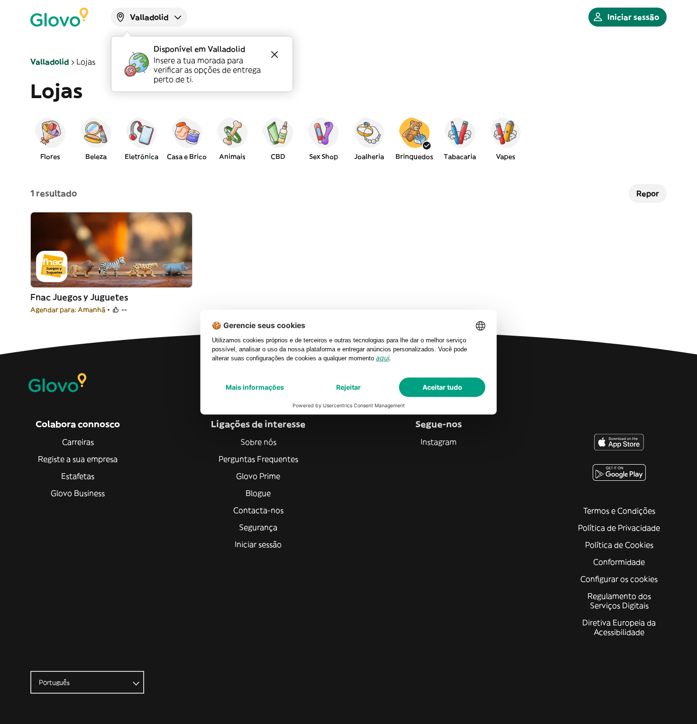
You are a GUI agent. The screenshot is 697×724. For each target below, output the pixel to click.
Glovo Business (78, 493)
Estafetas (77, 476)
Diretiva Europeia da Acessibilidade (619, 627)
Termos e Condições (619, 510)
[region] (348, 138)
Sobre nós (258, 442)
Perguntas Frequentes (258, 459)
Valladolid (49, 61)
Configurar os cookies (619, 579)
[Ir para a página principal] (59, 17)
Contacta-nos (258, 510)
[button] (50, 138)
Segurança (258, 527)
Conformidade (619, 562)
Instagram (439, 442)
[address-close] (274, 54)
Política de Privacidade (619, 527)
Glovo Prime (258, 476)
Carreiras (78, 442)
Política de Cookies (619, 545)
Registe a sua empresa (78, 459)
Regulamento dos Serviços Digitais (619, 600)
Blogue (258, 493)
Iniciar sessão (258, 544)
